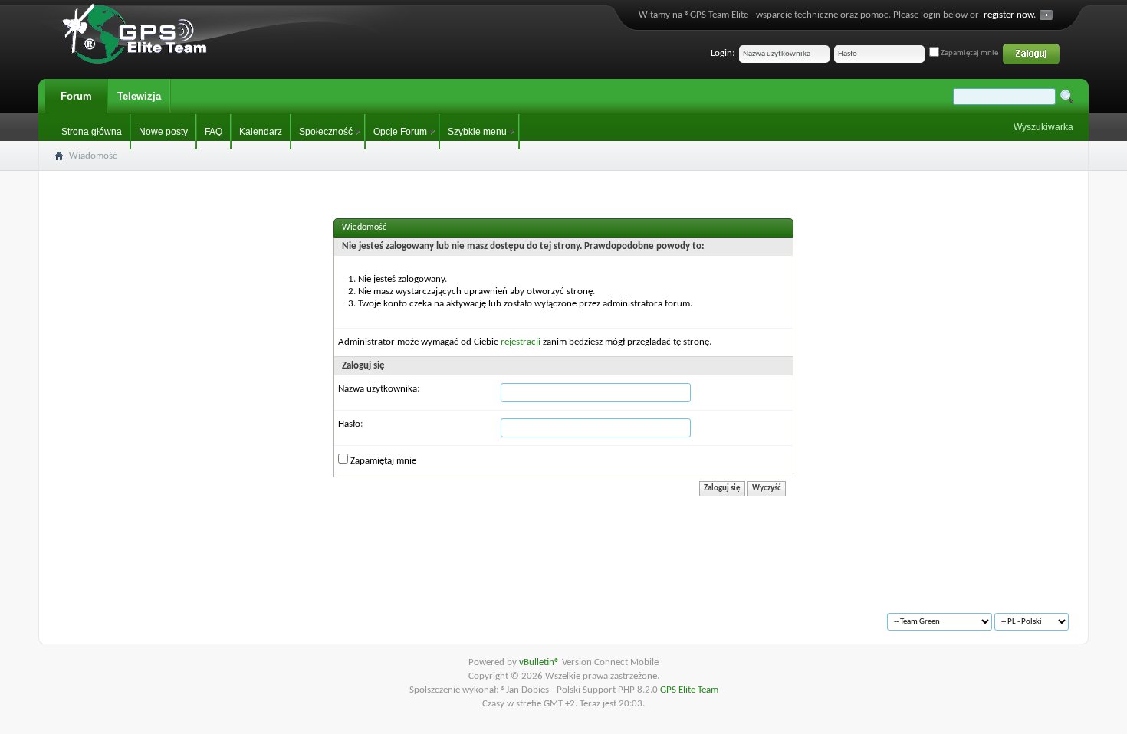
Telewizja (139, 96)
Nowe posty (163, 131)
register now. (1010, 15)
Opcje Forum (400, 131)
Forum (76, 96)
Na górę (273, 615)
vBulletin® (540, 662)
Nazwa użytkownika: (378, 389)
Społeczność (326, 131)
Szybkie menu (477, 131)
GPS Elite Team (689, 690)
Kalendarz (260, 131)
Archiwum (93, 615)
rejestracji (520, 342)
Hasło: (350, 424)
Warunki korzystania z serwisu (185, 615)
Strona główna (91, 131)
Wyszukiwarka (1043, 127)
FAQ (213, 131)
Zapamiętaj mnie (968, 53)
